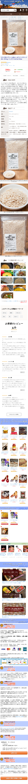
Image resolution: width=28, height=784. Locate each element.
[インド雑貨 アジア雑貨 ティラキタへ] (14, 4)
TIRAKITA (6, 64)
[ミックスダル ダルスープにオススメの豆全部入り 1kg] (4, 534)
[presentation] (1, 36)
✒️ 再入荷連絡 (15, 75)
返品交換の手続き (9, 768)
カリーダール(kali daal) (19, 269)
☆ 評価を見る (22, 75)
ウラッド (10, 65)
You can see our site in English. (8, 728)
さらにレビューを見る (14, 414)
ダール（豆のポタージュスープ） (7, 276)
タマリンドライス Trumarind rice (20, 276)
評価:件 (8, 62)
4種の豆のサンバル (7, 269)
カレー (15, 316)
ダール (4, 65)
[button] (12, 55)
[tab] (2, 14)
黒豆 (7, 65)
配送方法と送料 (19, 716)
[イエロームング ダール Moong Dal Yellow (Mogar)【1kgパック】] (4, 518)
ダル (14, 65)
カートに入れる (14, 524)
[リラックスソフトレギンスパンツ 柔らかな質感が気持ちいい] (14, 518)
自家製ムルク (7, 291)
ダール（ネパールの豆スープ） (19, 291)
